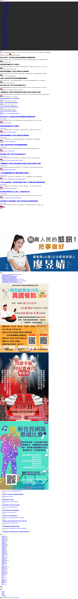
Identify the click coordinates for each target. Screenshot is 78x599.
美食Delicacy (5, 22)
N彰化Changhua (6, 40)
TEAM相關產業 (6, 6)
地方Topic (3, 29)
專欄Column (3, 567)
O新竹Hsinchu (6, 41)
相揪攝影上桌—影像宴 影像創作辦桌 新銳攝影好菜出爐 (9, 102)
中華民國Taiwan (6, 11)
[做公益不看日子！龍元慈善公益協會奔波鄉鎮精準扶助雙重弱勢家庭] (10, 113)
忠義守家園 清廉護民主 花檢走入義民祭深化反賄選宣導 (14, 135)
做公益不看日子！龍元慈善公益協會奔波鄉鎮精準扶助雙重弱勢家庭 (17, 116)
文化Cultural (3, 569)
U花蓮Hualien (4, 549)
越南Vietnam (5, 12)
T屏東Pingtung (6, 44)
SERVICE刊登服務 (6, 4)
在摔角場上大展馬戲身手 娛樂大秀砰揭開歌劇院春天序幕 (9, 106)
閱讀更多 (1, 61)
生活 (2, 574)
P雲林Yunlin (5, 42)
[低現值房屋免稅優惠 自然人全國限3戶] (5, 122)
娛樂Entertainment (6, 26)
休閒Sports (5, 20)
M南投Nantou (6, 39)
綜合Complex (4, 579)
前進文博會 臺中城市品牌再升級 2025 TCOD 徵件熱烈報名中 (10, 98)
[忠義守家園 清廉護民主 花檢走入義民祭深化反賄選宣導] (8, 132)
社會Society (3, 577)
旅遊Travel (3, 21)
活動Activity (3, 17)
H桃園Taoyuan (4, 542)
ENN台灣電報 (7, 7)
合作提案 (3, 594)
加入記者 (3, 593)
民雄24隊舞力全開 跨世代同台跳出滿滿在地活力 (13, 154)
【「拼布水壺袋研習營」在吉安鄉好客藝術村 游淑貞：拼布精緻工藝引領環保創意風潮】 (23, 182)
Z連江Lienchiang (6, 48)
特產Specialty (6, 24)
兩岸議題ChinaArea (6, 30)
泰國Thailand (5, 14)
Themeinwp (17, 597)
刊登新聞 (3, 592)
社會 (2, 576)
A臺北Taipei (5, 31)
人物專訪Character (4, 556)
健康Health (3, 559)
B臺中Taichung (6, 32)
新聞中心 (5, 118)
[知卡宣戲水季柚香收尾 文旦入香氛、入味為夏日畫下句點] (8, 188)
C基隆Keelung (6, 33)
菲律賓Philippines (6, 16)
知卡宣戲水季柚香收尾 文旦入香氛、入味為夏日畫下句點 (15, 191)
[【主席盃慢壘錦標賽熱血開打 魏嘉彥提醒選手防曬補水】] (8, 169)
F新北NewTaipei (4, 540)
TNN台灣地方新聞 (7, 8)
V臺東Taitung (4, 550)
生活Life (3, 25)
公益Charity (3, 561)
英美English (5, 13)
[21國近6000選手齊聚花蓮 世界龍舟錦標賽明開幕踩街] (8, 141)
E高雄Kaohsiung (6, 35)
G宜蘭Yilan (3, 541)
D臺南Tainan (5, 34)
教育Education (4, 568)
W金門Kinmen (4, 551)
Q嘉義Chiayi (5, 43)
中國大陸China (6, 10)
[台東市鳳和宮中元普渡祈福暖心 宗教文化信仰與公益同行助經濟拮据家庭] (10, 197)
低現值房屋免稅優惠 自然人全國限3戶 (10, 126)
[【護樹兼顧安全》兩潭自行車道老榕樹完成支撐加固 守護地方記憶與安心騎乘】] (11, 160)
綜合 (2, 578)
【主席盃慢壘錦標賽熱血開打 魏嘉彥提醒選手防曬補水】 (15, 173)
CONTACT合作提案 (6, 5)
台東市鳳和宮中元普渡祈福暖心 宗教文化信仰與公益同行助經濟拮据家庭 (19, 201)
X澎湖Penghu (5, 47)
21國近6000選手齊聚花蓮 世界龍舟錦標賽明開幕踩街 (13, 144)
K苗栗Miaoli (5, 38)
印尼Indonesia (6, 15)
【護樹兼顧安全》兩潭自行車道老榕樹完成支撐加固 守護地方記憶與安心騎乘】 (20, 163)
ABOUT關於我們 (6, 3)
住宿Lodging (5, 23)
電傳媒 (3, 2)
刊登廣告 (3, 591)
